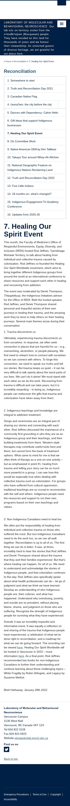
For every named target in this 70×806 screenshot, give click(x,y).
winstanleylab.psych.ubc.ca (31, 738)
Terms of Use (39, 794)
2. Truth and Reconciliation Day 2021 (30, 88)
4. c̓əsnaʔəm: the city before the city (29, 104)
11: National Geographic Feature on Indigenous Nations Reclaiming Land (29, 167)
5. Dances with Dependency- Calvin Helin (32, 112)
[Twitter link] (6, 750)
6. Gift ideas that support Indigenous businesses (29, 123)
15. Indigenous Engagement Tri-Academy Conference (33, 204)
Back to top (11, 758)
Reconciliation (20, 61)
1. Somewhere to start (21, 80)
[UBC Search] (61, 5)
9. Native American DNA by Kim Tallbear (31, 149)
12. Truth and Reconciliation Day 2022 (30, 177)
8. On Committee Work (21, 141)
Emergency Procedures (16, 794)
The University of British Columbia (25, 8)
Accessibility (10, 799)
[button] (62, 104)
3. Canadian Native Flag (22, 96)
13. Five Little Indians (20, 185)
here (20, 647)
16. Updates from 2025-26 (23, 214)
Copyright (55, 794)
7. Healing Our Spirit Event (24, 133)
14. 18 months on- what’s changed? (29, 193)
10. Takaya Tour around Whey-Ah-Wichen (33, 157)
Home (8, 61)
